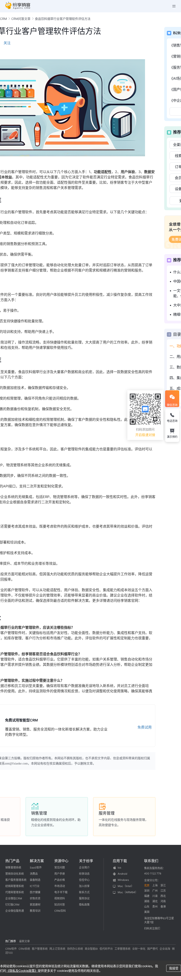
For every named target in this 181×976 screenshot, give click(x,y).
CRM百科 (60, 910)
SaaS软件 (36, 867)
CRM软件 (11, 948)
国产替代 (152, 948)
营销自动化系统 (14, 873)
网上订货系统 (57, 948)
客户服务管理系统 (15, 880)
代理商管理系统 (14, 892)
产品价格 (59, 880)
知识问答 (59, 904)
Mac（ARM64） (128, 892)
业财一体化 (138, 948)
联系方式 (84, 892)
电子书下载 (61, 892)
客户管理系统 (40, 948)
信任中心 (84, 880)
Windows (123, 880)
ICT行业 (35, 886)
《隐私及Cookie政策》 (22, 970)
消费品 (34, 873)
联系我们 (151, 861)
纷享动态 (84, 873)
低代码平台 (106, 948)
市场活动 (59, 886)
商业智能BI (91, 948)
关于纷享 (86, 861)
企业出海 (165, 948)
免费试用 (145, 727)
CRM (3, 19)
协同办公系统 (75, 948)
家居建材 (35, 904)
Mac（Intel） (126, 886)
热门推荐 (10, 941)
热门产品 (12, 861)
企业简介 (84, 867)
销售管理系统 (13, 867)
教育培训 (35, 910)
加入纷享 (84, 886)
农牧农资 (35, 898)
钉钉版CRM (12, 904)
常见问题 (59, 867)
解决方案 (37, 861)
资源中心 (61, 861)
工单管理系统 (122, 948)
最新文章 (24, 941)
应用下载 (120, 861)
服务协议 (84, 898)
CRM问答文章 (20, 19)
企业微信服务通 (14, 910)
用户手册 (59, 873)
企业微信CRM (13, 898)
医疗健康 (35, 892)
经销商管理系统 (14, 886)
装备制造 (35, 880)
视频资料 (59, 898)
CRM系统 (24, 948)
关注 (7, 43)
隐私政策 (84, 904)
